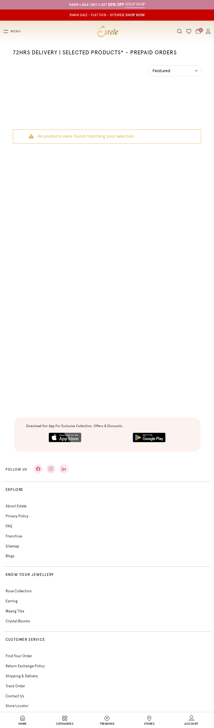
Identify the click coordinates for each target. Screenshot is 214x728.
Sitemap (12, 546)
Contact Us (15, 696)
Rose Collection (19, 591)
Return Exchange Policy (25, 666)
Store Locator (17, 706)
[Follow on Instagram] (51, 469)
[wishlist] (188, 31)
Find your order (19, 656)
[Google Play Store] (149, 437)
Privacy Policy (17, 516)
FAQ (9, 526)
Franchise (14, 536)
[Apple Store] (65, 437)
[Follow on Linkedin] (64, 469)
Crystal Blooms (18, 621)
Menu (16, 31)
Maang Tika (15, 611)
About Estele (16, 506)
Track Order (15, 686)
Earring (12, 601)
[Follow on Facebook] (38, 469)
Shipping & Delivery (22, 676)
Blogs (10, 556)
